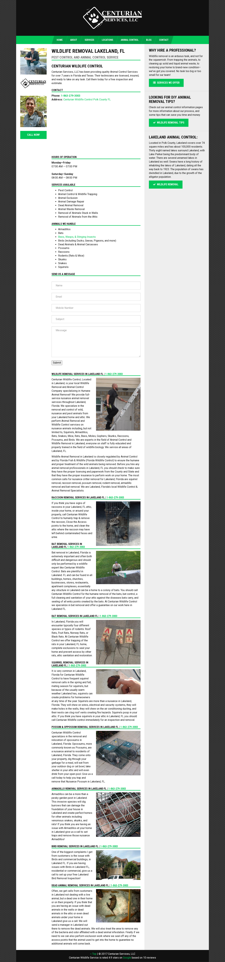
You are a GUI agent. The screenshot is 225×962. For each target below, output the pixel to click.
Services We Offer (168, 82)
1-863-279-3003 (70, 95)
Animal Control (130, 40)
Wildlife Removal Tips (170, 122)
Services (89, 40)
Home (60, 40)
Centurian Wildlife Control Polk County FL (87, 99)
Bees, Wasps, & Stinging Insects (77, 236)
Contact (164, 40)
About (73, 40)
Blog (149, 40)
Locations (107, 40)
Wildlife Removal (167, 184)
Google (127, 957)
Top (94, 953)
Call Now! (33, 134)
